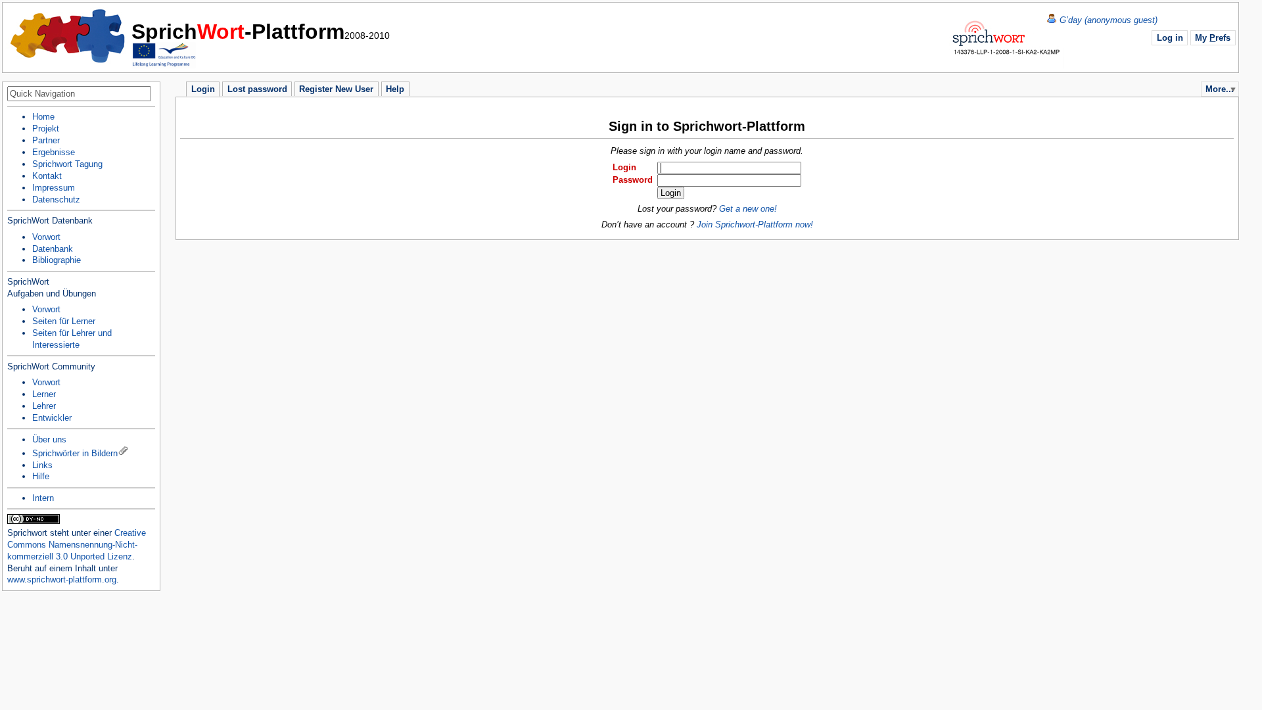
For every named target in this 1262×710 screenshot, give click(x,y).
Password (633, 180)
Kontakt (47, 176)
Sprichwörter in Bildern (75, 453)
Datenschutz (56, 199)
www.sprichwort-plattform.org (61, 579)
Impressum (53, 188)
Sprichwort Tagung (67, 164)
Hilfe (40, 476)
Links (42, 465)
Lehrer (44, 406)
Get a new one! (748, 209)
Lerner (44, 394)
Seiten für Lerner (63, 321)
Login (624, 167)
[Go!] (148, 94)
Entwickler (52, 418)
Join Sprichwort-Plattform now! (755, 224)
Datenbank (52, 249)
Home (68, 36)
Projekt (45, 128)
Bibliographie (56, 260)
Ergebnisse (53, 152)
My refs (1212, 38)
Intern (43, 498)
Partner (46, 140)
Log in (1170, 38)
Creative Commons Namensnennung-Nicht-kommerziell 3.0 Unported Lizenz (76, 544)
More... (1219, 89)
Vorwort (46, 237)
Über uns (49, 439)
